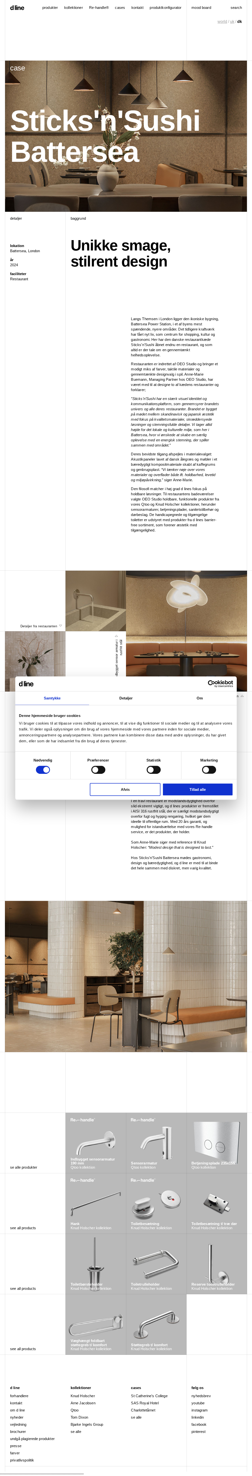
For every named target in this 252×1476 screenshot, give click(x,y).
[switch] (98, 770)
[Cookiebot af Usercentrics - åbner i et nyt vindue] (211, 683)
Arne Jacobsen (83, 1403)
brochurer (18, 1431)
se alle (76, 1431)
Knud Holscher (83, 1396)
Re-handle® (99, 7)
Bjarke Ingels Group (87, 1424)
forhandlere (19, 1396)
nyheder (16, 1417)
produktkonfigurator (165, 7)
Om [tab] (200, 698)
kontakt (16, 1403)
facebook (198, 1424)
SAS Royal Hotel (144, 1403)
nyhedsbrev (201, 1396)
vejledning (18, 1424)
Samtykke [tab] (52, 698)
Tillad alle (197, 789)
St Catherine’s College (149, 1396)
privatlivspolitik (22, 1460)
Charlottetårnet (143, 1410)
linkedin (197, 1417)
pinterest (198, 1431)
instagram (199, 1410)
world (222, 21)
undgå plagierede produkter (32, 1439)
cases (120, 7)
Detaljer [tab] (126, 698)
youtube (198, 1403)
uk (232, 21)
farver (15, 1453)
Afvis (125, 789)
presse (15, 1446)
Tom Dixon (79, 1417)
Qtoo (75, 1410)
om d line (17, 1410)
